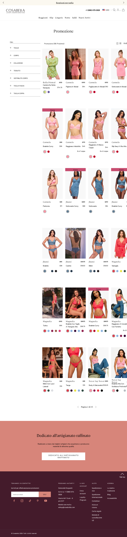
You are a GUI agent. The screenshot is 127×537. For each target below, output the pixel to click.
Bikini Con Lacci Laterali (48, 385)
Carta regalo (96, 511)
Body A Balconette (95, 385)
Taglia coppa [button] (19, 93)
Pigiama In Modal (72, 86)
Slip (51, 18)
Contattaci (96, 501)
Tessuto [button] (17, 70)
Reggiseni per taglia (64, 3)
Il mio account (83, 492)
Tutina (45, 325)
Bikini (91, 265)
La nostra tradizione (111, 489)
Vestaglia (115, 265)
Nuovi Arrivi (84, 18)
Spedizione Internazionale (97, 495)
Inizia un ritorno (95, 505)
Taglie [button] (16, 48)
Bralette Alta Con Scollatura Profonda (119, 385)
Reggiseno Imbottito (73, 146)
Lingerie (59, 18)
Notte (67, 18)
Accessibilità (112, 498)
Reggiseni (43, 18)
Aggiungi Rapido (53, 70)
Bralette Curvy (48, 146)
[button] (45, 91)
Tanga (68, 385)
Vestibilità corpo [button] (21, 78)
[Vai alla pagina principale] (15, 11)
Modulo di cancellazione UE (97, 517)
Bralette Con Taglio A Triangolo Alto (72, 325)
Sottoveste (93, 206)
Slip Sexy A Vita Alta (119, 146)
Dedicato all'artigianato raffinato (63, 456)
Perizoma (46, 206)
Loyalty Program (83, 498)
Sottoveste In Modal (119, 86)
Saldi (74, 18)
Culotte (68, 265)
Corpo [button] (16, 55)
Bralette (45, 265)
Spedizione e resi (96, 489)
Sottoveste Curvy (72, 206)
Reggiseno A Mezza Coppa (96, 146)
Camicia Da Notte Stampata (49, 86)
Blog (109, 494)
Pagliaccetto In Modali (97, 86)
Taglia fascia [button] (19, 86)
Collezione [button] (18, 63)
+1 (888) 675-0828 (93, 10)
